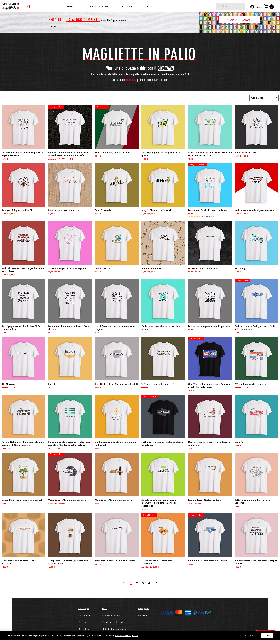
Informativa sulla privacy (126, 635)
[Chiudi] (276, 635)
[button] (269, 6)
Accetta (267, 635)
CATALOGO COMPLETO (83, 19)
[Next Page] (157, 583)
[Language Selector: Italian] (30, 6)
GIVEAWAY (165, 68)
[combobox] (264, 98)
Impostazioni (251, 635)
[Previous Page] (123, 583)
